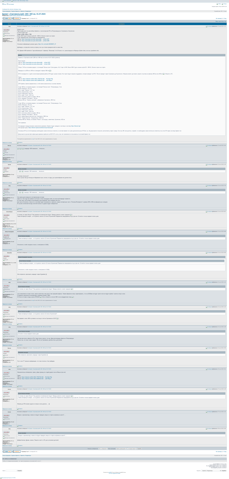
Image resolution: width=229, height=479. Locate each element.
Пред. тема (218, 21)
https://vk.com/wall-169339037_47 (47, 44)
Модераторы (28, 15)
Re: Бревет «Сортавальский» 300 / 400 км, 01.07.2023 (39, 145)
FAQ (219, 3)
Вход (4, 4)
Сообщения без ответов (7, 9)
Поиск (225, 3)
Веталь (22, 15)
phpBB (110, 472)
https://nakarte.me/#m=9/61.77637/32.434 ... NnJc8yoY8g (38, 78)
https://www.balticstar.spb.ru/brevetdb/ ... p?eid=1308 (35, 40)
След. (225, 18)
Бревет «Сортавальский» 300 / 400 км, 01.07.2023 (23, 14)
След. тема (223, 21)
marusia (18, 15)
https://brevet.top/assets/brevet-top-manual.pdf (40, 127)
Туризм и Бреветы (15, 11)
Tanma (14, 15)
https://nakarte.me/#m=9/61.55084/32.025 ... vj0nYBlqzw (37, 80)
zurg (33, 138)
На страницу (219, 18)
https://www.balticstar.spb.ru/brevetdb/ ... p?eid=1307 (35, 39)
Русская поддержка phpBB (114, 473)
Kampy (10, 15)
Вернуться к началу (7, 142)
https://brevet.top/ (75, 126)
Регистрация (11, 4)
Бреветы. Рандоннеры (26, 11)
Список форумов (6, 11)
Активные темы (17, 9)
